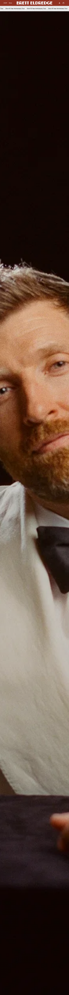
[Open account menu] (59, 3)
